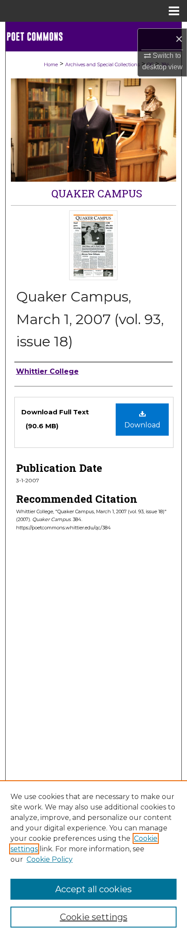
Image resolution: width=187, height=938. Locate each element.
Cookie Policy (50, 859)
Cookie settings (93, 917)
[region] (93, 859)
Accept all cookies (93, 889)
